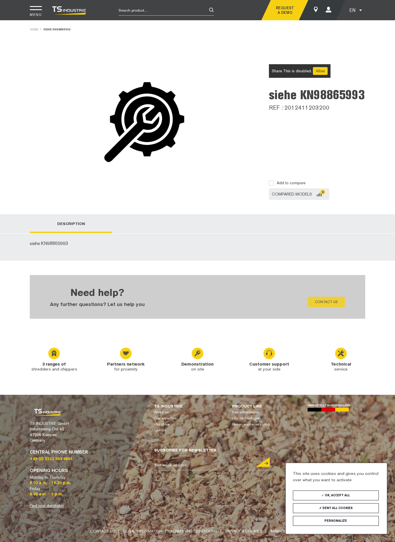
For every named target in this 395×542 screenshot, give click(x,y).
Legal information (142, 531)
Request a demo (285, 10)
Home (34, 29)
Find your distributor (47, 505)
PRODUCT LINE (247, 406)
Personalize (335, 520)
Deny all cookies (337, 508)
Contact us (326, 302)
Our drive (162, 424)
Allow (320, 71)
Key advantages (245, 412)
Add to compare (291, 182)
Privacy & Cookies (244, 531)
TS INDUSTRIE (168, 406)
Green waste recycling (251, 424)
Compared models (292, 194)
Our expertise (165, 418)
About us (161, 412)
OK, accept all (337, 495)
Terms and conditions (193, 531)
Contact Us (102, 531)
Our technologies (246, 418)
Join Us (160, 430)
